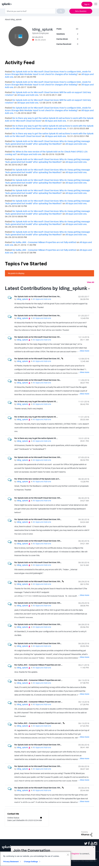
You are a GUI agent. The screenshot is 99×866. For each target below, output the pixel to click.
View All (90, 282)
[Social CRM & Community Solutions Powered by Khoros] (86, 834)
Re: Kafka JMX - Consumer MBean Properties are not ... (38, 665)
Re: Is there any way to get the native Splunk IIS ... (36, 401)
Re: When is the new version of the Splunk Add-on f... (37, 479)
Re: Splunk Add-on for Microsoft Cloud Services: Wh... (38, 457)
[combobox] (35, 11)
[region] (35, 859)
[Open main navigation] (95, 4)
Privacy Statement (11, 861)
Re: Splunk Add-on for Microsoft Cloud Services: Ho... (37, 296)
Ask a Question (80, 11)
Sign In (86, 4)
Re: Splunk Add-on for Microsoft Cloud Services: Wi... (37, 337)
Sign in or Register (71, 853)
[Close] (68, 854)
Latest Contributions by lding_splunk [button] (46, 288)
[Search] (61, 11)
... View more (83, 308)
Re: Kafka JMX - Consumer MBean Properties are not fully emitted (44, 242)
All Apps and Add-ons (27, 95)
